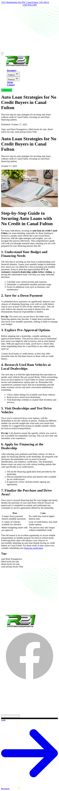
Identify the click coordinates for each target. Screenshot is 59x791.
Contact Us (6, 90)
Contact (11, 85)
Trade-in (11, 75)
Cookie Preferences (10, 716)
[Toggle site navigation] (2, 53)
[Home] (17, 65)
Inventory (11, 70)
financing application (33, 548)
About (10, 82)
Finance (11, 80)
